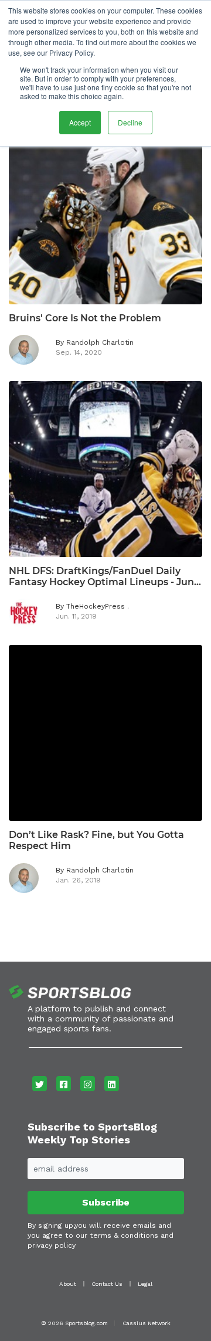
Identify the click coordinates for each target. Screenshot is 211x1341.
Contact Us (106, 1284)
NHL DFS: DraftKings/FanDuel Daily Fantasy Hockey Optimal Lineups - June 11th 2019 (104, 576)
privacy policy (52, 1245)
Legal (145, 1284)
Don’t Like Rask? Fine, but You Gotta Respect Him (96, 840)
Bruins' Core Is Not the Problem (85, 318)
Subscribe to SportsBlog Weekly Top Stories (92, 1133)
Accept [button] (80, 122)
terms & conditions (124, 1235)
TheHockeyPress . (97, 606)
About (67, 1284)
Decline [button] (130, 122)
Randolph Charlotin (100, 342)
